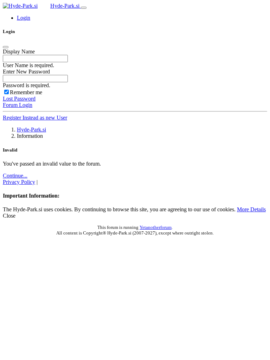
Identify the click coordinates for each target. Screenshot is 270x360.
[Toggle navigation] (83, 8)
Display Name (19, 51)
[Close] (5, 47)
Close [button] (9, 216)
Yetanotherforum (156, 227)
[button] (23, 18)
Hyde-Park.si (65, 6)
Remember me (26, 92)
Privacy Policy (19, 182)
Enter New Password (26, 72)
